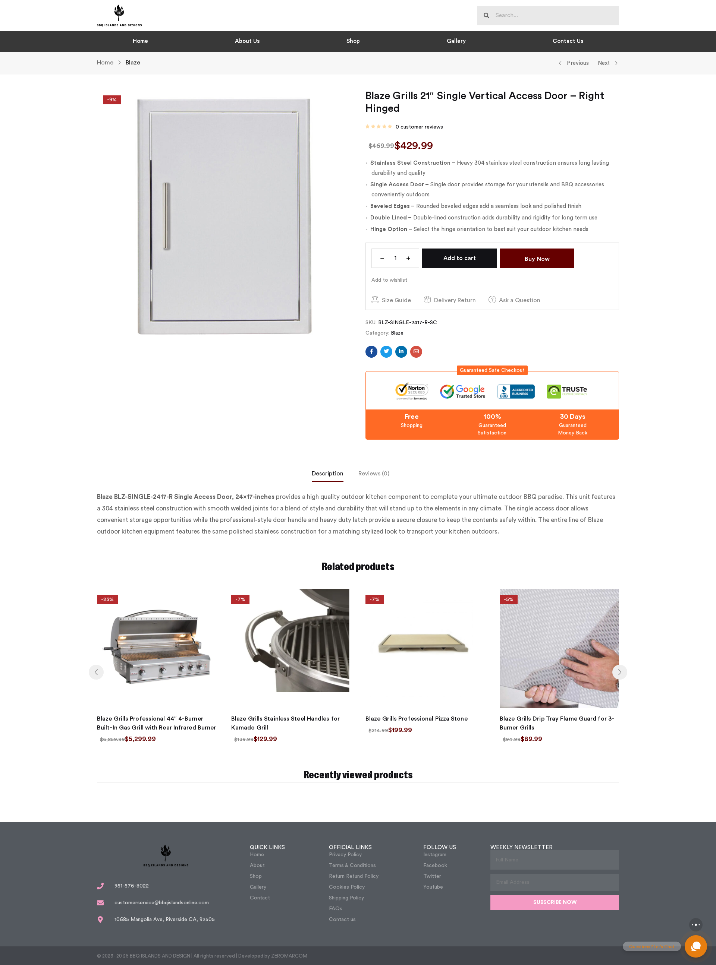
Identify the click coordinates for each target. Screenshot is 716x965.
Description (327, 474)
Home (140, 41)
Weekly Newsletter (521, 847)
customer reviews (419, 127)
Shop (353, 41)
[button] (492, 370)
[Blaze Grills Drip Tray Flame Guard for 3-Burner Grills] (559, 648)
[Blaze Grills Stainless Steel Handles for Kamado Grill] (291, 648)
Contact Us (568, 41)
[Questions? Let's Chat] (696, 946)
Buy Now (537, 259)
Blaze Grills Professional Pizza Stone (416, 719)
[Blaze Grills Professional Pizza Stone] (425, 648)
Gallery (456, 41)
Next (604, 63)
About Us (247, 41)
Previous (578, 63)
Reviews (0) (373, 474)
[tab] (335, 475)
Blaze (133, 63)
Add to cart (459, 258)
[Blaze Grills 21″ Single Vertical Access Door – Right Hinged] (371, 352)
